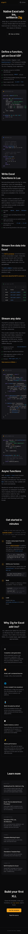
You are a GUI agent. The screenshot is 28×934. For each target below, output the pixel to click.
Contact (19, 930)
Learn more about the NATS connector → (14, 276)
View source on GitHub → (9, 362)
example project (7, 532)
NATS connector (9, 254)
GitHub (23, 2)
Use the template (14, 910)
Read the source (14, 915)
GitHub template (14, 545)
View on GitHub (15, 34)
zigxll (3, 2)
